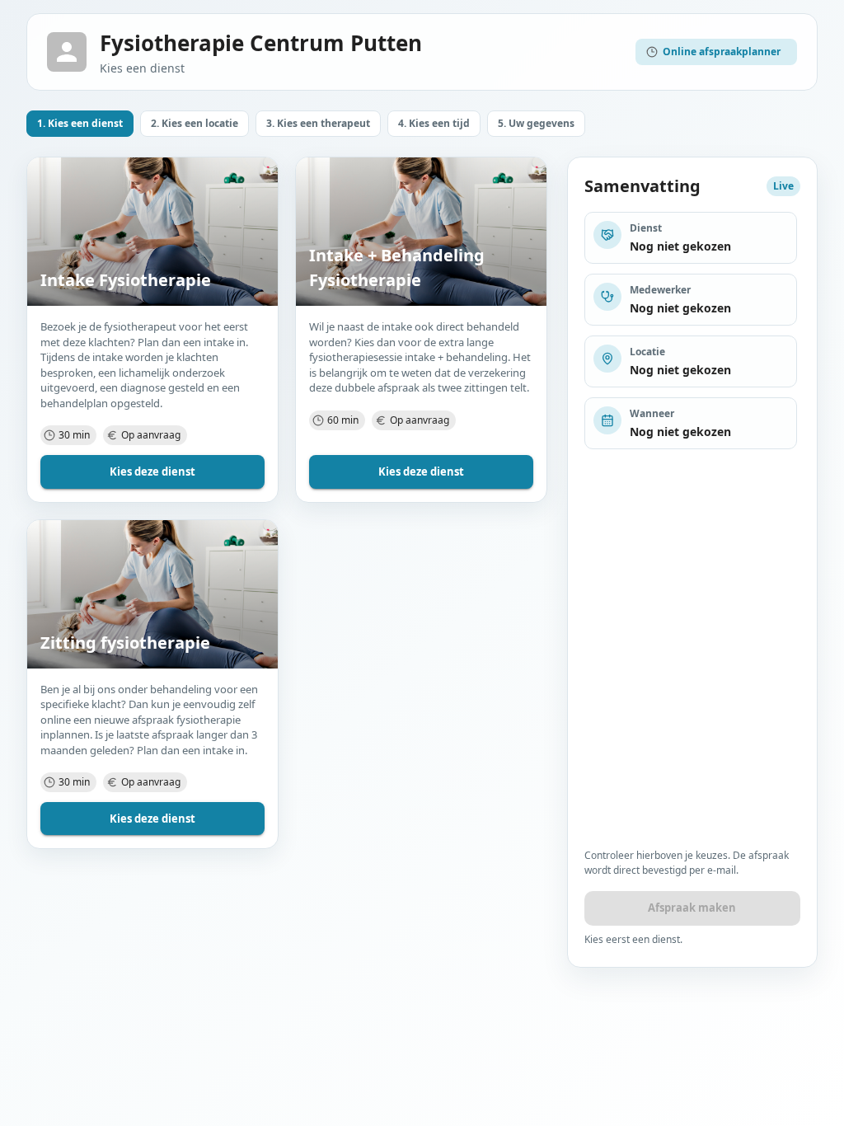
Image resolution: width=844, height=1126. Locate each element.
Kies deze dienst (152, 471)
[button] (80, 123)
